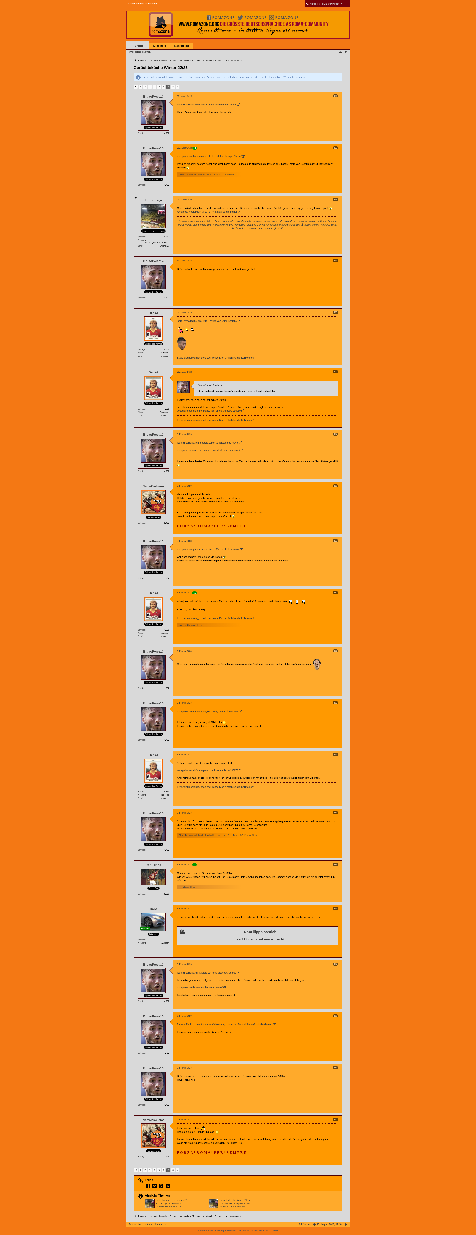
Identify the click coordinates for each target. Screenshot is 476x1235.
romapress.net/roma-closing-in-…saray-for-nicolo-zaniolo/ (207, 711)
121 (335, 96)
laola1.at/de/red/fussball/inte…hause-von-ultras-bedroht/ (207, 320)
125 (335, 312)
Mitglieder (159, 45)
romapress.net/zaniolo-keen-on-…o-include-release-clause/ (208, 450)
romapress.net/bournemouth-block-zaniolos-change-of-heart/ (209, 156)
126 (335, 372)
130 (335, 593)
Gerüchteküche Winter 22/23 (161, 67)
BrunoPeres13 (234, 835)
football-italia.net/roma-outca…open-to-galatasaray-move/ (208, 442)
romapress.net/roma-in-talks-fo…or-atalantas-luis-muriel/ (207, 211)
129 (335, 541)
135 (335, 864)
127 (335, 434)
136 (335, 908)
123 (335, 199)
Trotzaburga (161, 1203)
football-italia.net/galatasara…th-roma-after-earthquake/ (206, 972)
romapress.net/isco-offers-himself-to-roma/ (200, 987)
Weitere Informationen (295, 77)
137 (335, 964)
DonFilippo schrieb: (261, 932)
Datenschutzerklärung (140, 1224)
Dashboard (181, 45)
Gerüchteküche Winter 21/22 (235, 1200)
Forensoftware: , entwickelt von (238, 1230)
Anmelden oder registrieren (142, 3)
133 (335, 754)
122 (335, 148)
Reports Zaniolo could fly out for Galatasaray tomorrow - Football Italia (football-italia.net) (224, 1024)
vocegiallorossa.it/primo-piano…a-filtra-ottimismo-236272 (207, 770)
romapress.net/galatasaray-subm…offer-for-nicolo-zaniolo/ (208, 549)
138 (335, 1016)
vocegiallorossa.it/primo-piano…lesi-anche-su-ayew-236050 (209, 410)
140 (335, 1119)
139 (335, 1068)
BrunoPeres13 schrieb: (211, 385)
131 (335, 651)
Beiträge (141, 133)
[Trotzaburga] (150, 1203)
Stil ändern (304, 1224)
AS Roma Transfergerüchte (168, 1206)
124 (335, 260)
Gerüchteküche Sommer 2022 (172, 1200)
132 (335, 703)
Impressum (161, 1224)
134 (335, 813)
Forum (138, 46)
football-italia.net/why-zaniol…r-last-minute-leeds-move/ (207, 104)
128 (335, 486)
